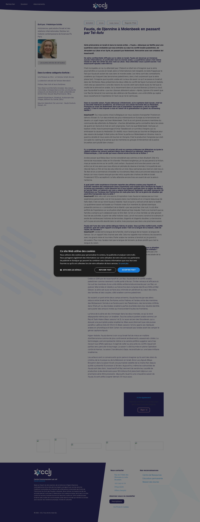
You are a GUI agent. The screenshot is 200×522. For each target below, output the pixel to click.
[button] (70, 270)
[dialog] (100, 261)
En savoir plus (123, 263)
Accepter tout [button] (129, 270)
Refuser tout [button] (105, 270)
